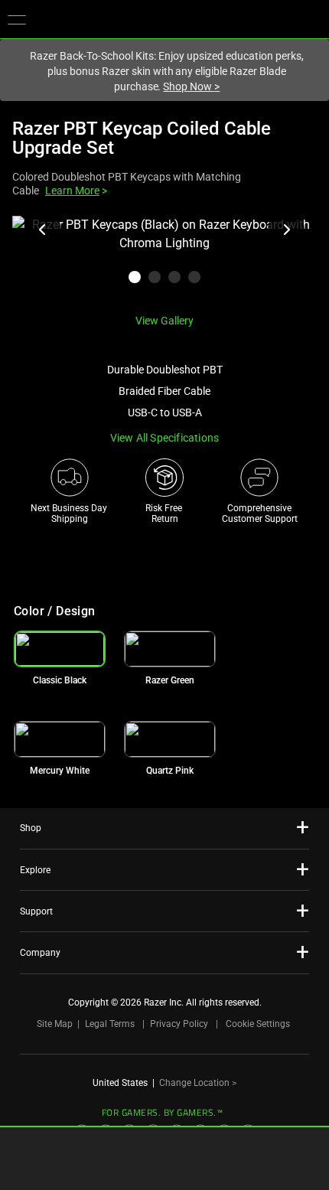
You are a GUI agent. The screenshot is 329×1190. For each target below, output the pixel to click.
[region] (164, 259)
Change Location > (197, 1083)
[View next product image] (286, 229)
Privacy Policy (179, 1024)
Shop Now (191, 86)
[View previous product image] (42, 229)
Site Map (55, 1024)
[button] (17, 19)
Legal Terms (110, 1024)
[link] (170, 649)
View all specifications (165, 438)
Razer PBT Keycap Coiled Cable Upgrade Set (141, 138)
